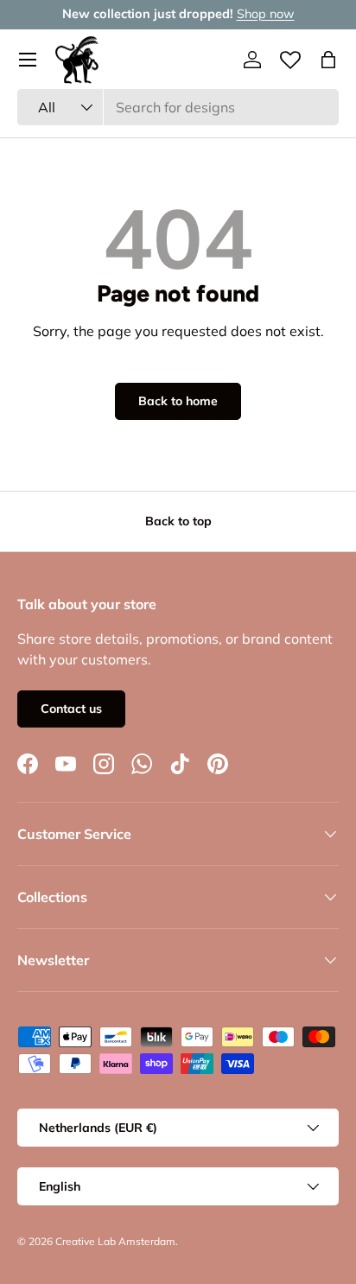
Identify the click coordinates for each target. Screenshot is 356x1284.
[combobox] (178, 107)
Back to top (178, 521)
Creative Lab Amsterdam (115, 1241)
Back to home (178, 401)
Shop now (266, 14)
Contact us (71, 708)
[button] (328, 60)
